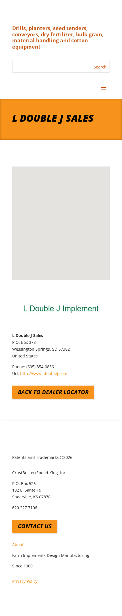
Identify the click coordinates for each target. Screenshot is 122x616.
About (18, 544)
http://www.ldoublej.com (43, 373)
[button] (61, 218)
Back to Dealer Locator (53, 392)
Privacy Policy (24, 581)
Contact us (35, 526)
